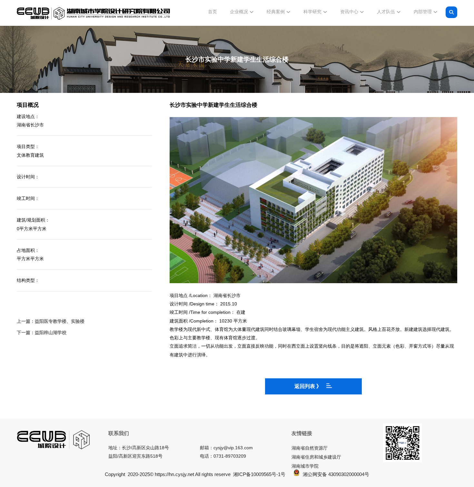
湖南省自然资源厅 (309, 448)
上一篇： (50, 321)
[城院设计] (93, 13)
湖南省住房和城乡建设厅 (316, 457)
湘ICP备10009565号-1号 (259, 474)
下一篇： (41, 332)
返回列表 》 (307, 386)
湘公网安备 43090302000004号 (336, 474)
